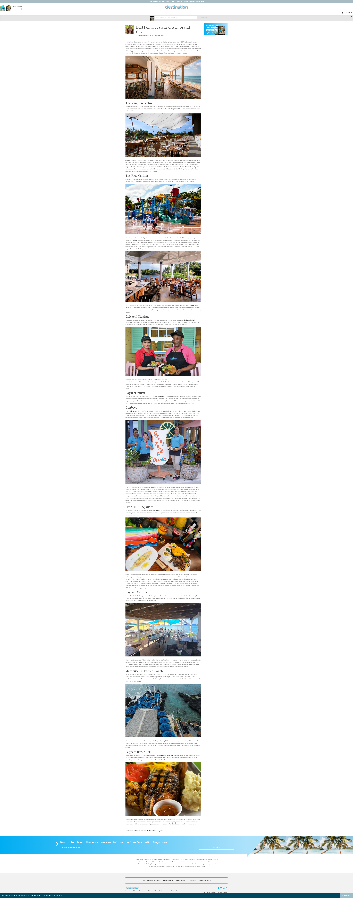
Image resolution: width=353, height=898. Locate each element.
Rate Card (193, 880)
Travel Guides (173, 13)
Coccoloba (184, 167)
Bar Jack (191, 305)
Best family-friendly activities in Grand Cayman (148, 831)
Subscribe (204, 17)
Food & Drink (184, 13)
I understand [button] (346, 895)
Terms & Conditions (222, 892)
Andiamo (135, 240)
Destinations (149, 13)
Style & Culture (196, 13)
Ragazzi (162, 396)
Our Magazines (168, 880)
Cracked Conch (176, 674)
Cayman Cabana (160, 596)
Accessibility (213, 892)
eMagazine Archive (205, 880)
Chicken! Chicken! (189, 320)
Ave (158, 109)
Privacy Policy (206, 892)
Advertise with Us (181, 880)
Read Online (17, 8)
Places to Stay (161, 13)
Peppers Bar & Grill (167, 755)
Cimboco (133, 411)
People (206, 13)
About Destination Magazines (151, 880)
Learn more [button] (58, 895)
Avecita (127, 160)
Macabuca (152, 674)
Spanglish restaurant (160, 510)
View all (210, 33)
